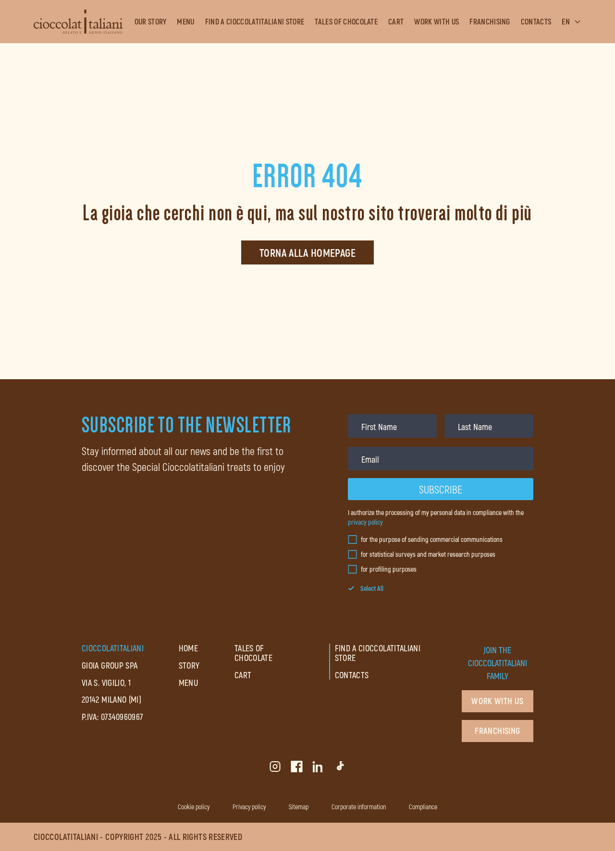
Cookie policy (193, 807)
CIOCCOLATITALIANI (113, 648)
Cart (396, 21)
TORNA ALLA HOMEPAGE (307, 252)
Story (189, 665)
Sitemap (298, 807)
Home (188, 648)
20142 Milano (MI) (111, 699)
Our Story (151, 21)
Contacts (536, 21)
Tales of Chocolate (346, 21)
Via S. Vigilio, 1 (106, 682)
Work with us (436, 21)
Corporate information (359, 807)
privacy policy (365, 522)
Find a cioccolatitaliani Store (255, 21)
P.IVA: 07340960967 (112, 716)
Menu (185, 21)
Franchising (489, 21)
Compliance (423, 807)
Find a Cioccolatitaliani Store (378, 653)
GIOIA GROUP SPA (109, 665)
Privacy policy (249, 807)
